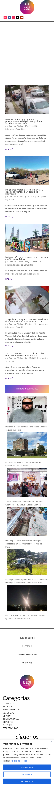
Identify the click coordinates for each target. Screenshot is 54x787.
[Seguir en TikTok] (5, 17)
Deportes (8, 722)
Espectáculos (10, 728)
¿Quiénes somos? (27, 638)
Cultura (7, 725)
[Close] (51, 741)
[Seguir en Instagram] (13, 17)
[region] (27, 763)
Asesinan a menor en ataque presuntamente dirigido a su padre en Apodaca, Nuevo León (24, 121)
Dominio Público (16, 126)
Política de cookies (19, 761)
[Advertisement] (27, 50)
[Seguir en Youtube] (21, 17)
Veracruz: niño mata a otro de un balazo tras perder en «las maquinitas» (25, 354)
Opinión (7, 715)
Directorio (27, 646)
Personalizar (27, 774)
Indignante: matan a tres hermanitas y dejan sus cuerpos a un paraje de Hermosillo (24, 191)
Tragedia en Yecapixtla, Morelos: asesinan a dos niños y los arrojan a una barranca (26, 320)
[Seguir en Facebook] (9, 17)
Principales (10, 129)
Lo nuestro (42, 324)
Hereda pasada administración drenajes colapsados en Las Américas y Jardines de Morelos (23, 543)
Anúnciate (27, 663)
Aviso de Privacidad (27, 654)
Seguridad (20, 129)
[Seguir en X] (17, 17)
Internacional (11, 718)
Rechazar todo (27, 781)
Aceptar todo (27, 767)
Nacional (8, 706)
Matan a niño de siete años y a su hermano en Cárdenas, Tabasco (26, 258)
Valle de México (11, 709)
